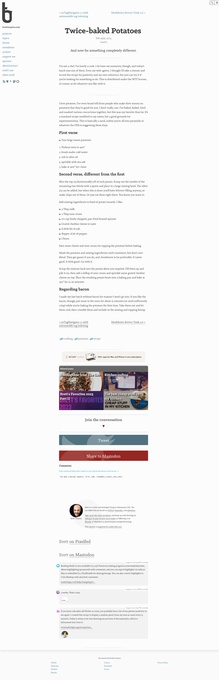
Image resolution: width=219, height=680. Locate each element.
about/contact (10, 65)
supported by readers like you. (109, 527)
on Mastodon (81, 555)
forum (5, 42)
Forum (106, 669)
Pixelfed (54, 669)
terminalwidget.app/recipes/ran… (77, 627)
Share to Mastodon (104, 456)
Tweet (103, 42)
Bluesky (88, 522)
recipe (97, 338)
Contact (107, 663)
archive (6, 52)
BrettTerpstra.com (11, 27)
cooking (68, 338)
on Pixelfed (80, 541)
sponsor (7, 61)
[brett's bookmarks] (11, 81)
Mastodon (119, 510)
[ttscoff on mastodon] (14, 81)
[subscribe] (4, 81)
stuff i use (8, 70)
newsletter (8, 47)
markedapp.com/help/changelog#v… (78, 582)
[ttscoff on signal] (17, 81)
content (92, 527)
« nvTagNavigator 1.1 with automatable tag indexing (73, 323)
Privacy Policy (163, 663)
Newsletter (108, 666)
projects (7, 33)
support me (8, 56)
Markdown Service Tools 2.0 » (128, 12)
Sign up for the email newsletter (98, 515)
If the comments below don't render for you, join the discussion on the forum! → (89, 471)
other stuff (8, 75)
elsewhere (131, 510)
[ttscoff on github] (7, 81)
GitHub (111, 510)
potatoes (83, 338)
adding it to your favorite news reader (100, 518)
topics (5, 38)
